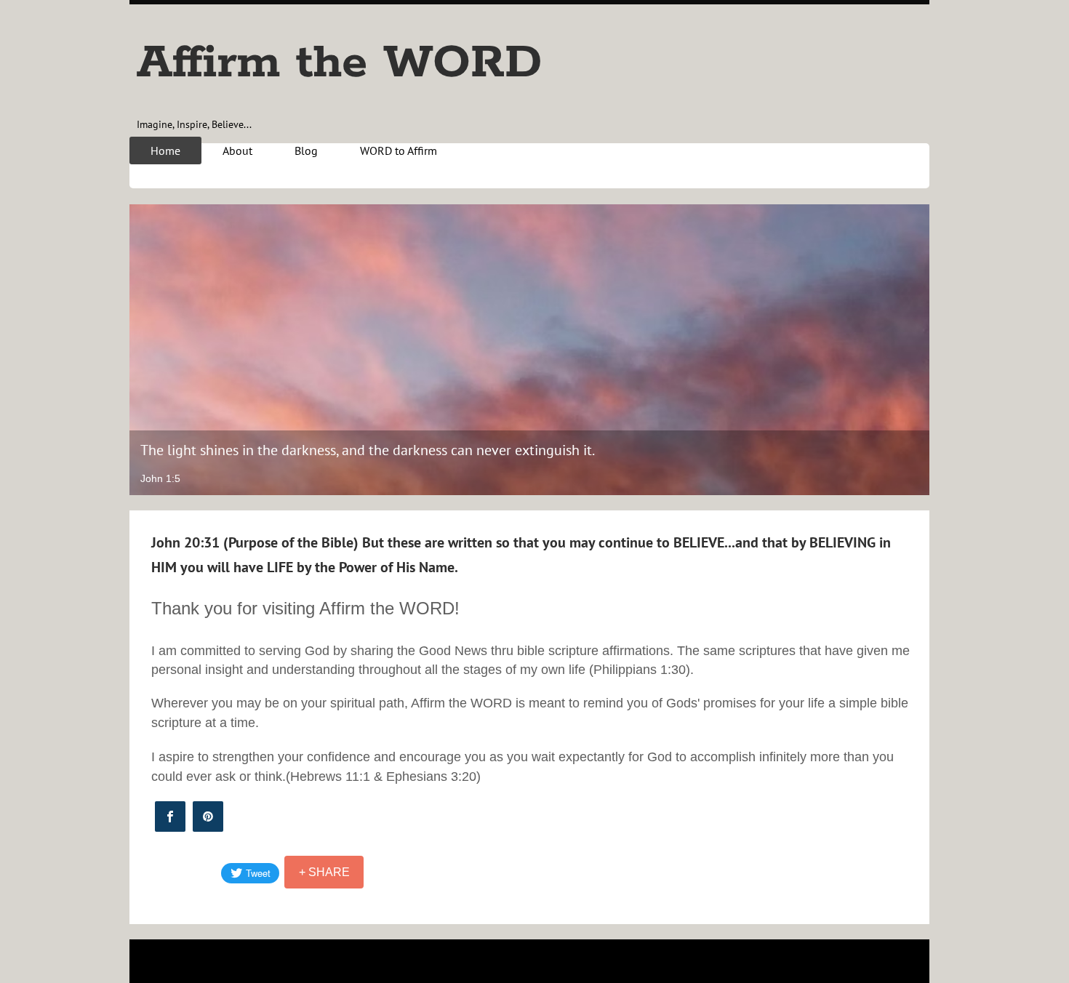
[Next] (909, 350)
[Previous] (149, 350)
